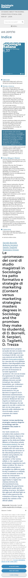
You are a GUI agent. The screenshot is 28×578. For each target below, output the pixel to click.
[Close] (25, 510)
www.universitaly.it (16, 359)
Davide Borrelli (10, 243)
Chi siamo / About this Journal (12, 12)
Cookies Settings (14, 575)
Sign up (4, 16)
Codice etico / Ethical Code (11, 14)
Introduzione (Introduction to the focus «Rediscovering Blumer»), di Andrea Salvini (14, 161)
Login (10, 16)
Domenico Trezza (11, 250)
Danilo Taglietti (10, 247)
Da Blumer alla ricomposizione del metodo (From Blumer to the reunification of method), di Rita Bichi (14, 179)
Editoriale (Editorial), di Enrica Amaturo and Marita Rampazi (12, 82)
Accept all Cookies (14, 566)
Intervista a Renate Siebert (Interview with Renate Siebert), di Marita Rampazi (14, 233)
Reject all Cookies (14, 570)
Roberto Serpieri (10, 245)
